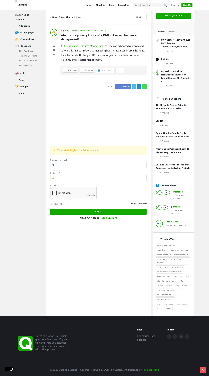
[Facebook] (169, 336)
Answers (171, 32)
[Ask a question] (203, 370)
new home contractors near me (169, 290)
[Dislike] (54, 54)
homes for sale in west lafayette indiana (170, 261)
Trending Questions (28, 56)
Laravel (160, 285)
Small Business (100, 31)
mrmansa (178, 192)
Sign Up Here (109, 217)
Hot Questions (25, 65)
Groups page (27, 32)
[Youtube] (181, 336)
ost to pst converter (165, 299)
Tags (21, 80)
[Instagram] (187, 336)
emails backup (162, 250)
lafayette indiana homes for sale (170, 281)
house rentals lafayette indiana (169, 272)
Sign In (175, 5)
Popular (161, 32)
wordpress (167, 308)
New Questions (26, 51)
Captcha (54, 185)
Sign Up (187, 5)
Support (141, 339)
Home (89, 5)
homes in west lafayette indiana (170, 267)
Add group (24, 26)
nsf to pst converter (165, 295)
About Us (100, 5)
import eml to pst (164, 276)
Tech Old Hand (150, 369)
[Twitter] (175, 336)
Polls (22, 73)
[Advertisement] (98, 115)
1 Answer (170, 51)
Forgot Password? (139, 204)
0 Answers (170, 63)
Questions (25, 46)
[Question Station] (30, 5)
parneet (175, 206)
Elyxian (165, 59)
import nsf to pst (181, 276)
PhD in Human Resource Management (83, 46)
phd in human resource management (172, 304)
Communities (27, 39)
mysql (184, 285)
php (158, 308)
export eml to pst (164, 255)
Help (21, 93)
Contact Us (123, 5)
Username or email (59, 160)
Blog (111, 5)
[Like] (54, 45)
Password (55, 173)
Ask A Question (173, 15)
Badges (24, 86)
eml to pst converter (179, 250)
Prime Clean (172, 221)
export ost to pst (181, 255)
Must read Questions (28, 60)
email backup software (166, 245)
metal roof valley (172, 285)
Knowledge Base (146, 336)
